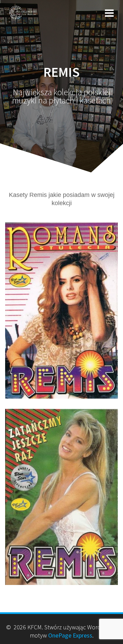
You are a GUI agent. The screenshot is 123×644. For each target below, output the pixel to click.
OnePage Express (70, 635)
